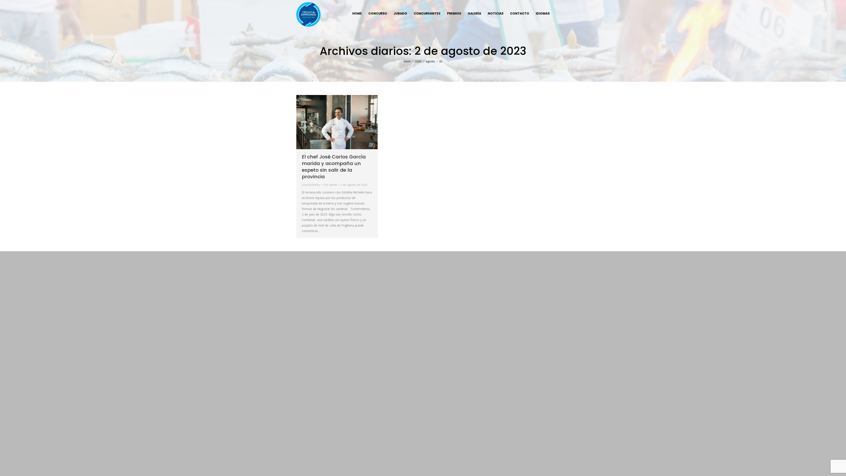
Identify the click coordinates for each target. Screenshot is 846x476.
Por (330, 185)
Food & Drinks (311, 185)
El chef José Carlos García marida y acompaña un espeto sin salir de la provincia (334, 166)
